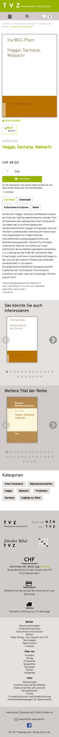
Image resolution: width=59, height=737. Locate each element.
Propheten (42, 491)
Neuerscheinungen (29, 625)
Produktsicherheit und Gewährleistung (29, 696)
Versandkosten (29, 690)
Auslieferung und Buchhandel (29, 685)
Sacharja (9, 497)
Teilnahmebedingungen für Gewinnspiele (29, 699)
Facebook (29, 667)
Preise (29, 693)
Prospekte (29, 661)
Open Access (29, 643)
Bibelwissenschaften (41, 484)
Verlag (29, 658)
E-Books (29, 646)
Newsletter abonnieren (31, 719)
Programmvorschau (29, 628)
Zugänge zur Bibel (31, 497)
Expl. (17, 171)
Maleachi (24, 491)
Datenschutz (27, 712)
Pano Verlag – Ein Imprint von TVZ (29, 637)
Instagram (29, 672)
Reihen (29, 634)
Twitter (29, 670)
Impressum (12, 712)
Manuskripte (29, 682)
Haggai (8, 491)
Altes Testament (14, 484)
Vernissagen (29, 640)
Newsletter (29, 664)
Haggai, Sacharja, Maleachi (22, 27)
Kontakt (29, 655)
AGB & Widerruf (44, 712)
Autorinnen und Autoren (29, 631)
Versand (45, 566)
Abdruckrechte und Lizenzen (29, 688)
